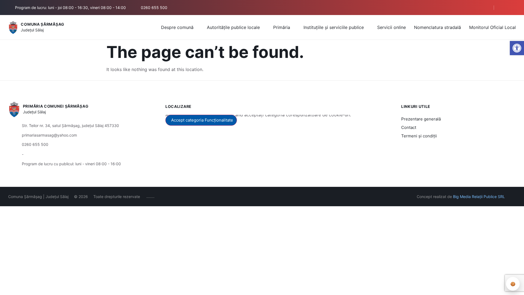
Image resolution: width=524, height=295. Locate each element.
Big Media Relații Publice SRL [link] (479, 196)
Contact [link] (408, 127)
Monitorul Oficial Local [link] (492, 27)
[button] (479, 7)
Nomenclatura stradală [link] (437, 27)
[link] (517, 48)
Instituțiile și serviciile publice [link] (333, 27)
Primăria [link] (281, 27)
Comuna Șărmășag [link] (42, 24)
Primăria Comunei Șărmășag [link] (56, 106)
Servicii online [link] (391, 27)
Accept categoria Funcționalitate (202, 120)
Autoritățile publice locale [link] (233, 27)
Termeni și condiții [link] (419, 135)
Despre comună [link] (177, 27)
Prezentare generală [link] (421, 119)
